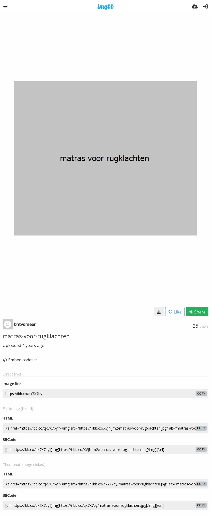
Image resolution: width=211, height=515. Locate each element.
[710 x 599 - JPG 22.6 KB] (159, 311)
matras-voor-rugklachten (36, 336)
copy (201, 393)
